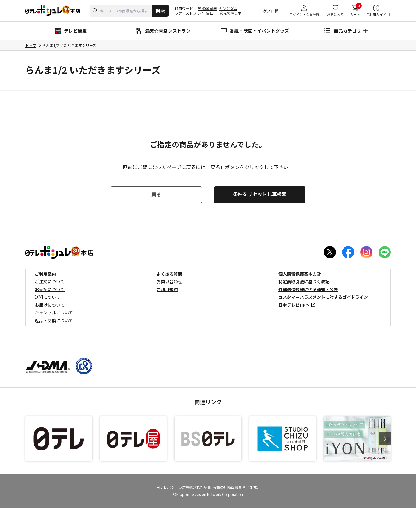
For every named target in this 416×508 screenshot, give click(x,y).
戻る (156, 194)
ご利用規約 (167, 289)
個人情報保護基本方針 (299, 274)
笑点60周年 (207, 8)
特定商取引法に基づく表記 (304, 281)
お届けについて (50, 305)
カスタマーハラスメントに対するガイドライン (323, 297)
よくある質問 (169, 274)
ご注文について (50, 281)
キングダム (228, 8)
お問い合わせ (169, 281)
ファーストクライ (189, 13)
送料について (47, 297)
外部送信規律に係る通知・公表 (308, 289)
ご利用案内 (45, 274)
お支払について (50, 289)
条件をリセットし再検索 (260, 194)
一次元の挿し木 (228, 13)
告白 (209, 13)
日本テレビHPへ (294, 305)
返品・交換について (54, 320)
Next (385, 438)
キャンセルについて (54, 312)
